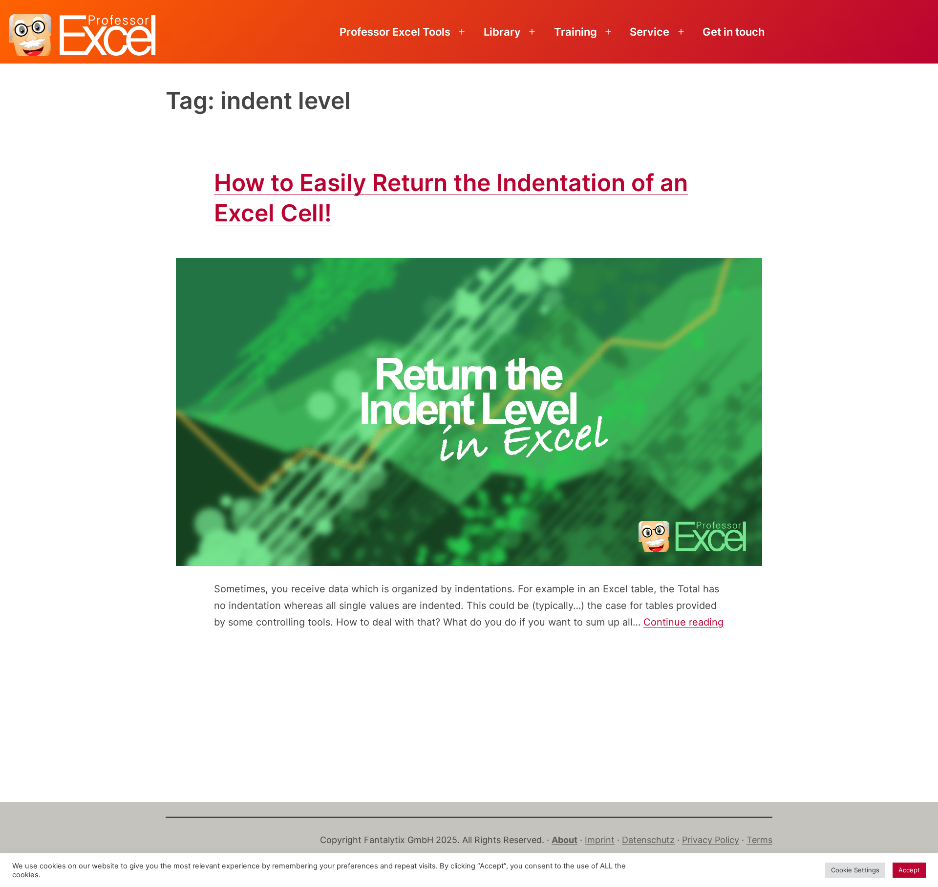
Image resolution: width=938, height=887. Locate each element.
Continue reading (683, 622)
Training (575, 31)
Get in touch (734, 31)
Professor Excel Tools (395, 31)
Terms (759, 840)
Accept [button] (909, 870)
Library (502, 31)
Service (649, 31)
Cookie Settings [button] (855, 870)
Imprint (600, 840)
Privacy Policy (710, 840)
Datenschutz (648, 840)
